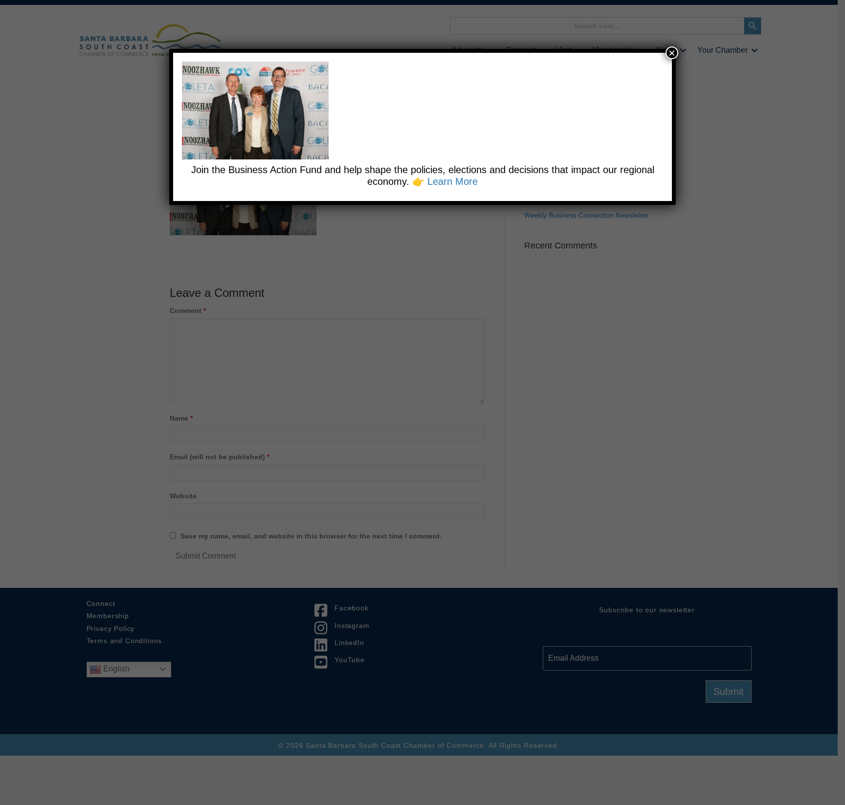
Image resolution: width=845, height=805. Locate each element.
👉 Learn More (445, 181)
